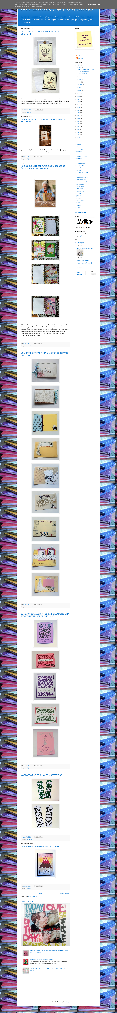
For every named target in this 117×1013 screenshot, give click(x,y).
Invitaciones (79, 175)
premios (78, 193)
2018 (78, 113)
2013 (78, 126)
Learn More (92, 4)
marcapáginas (30, 839)
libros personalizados (82, 182)
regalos (78, 203)
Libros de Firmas (31, 607)
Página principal (79, 273)
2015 (78, 121)
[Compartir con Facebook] (40, 110)
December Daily (80, 163)
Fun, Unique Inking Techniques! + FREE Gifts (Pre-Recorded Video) (85, 263)
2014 (78, 124)
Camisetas (79, 151)
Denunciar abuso (80, 212)
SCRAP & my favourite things (85, 248)
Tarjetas (29, 112)
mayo (80, 79)
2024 (78, 96)
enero (80, 90)
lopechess (80, 58)
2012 (78, 129)
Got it (100, 4)
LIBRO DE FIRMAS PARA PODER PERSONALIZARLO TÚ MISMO (47, 969)
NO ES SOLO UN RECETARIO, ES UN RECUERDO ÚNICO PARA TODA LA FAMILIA (43, 167)
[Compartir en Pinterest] (42, 110)
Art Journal (79, 149)
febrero (80, 87)
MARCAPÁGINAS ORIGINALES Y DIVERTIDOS (41, 775)
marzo (80, 84)
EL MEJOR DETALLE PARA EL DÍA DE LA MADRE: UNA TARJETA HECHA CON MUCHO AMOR (45, 615)
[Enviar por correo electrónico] (35, 110)
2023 (78, 99)
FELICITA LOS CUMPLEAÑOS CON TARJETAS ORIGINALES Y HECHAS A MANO (49, 951)
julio (79, 76)
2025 (78, 93)
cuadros (78, 161)
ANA (79, 56)
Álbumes (78, 147)
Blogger (68, 1002)
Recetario (29, 346)
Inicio (40, 893)
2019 (78, 110)
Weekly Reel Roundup (83, 244)
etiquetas (78, 170)
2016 (78, 118)
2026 (78, 65)
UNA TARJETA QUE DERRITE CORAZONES (40, 846)
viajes (78, 207)
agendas (78, 144)
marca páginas (80, 184)
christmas (79, 154)
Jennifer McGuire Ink (83, 260)
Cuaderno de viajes (81, 156)
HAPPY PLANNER (82, 172)
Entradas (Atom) (32, 896)
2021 (78, 104)
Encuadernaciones (81, 168)
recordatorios (80, 200)
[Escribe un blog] (37, 110)
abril (79, 82)
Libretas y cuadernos (82, 177)
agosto (80, 67)
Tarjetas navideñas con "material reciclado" (41, 959)
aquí (80, 236)
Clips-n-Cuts (80, 242)
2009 (78, 137)
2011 (78, 132)
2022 (78, 102)
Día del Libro (80, 165)
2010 (78, 135)
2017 (78, 115)
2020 (78, 107)
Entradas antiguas (64, 893)
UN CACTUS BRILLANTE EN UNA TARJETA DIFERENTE (86, 71)
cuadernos (79, 158)
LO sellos (86, 250)
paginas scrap (80, 191)
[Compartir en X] (39, 110)
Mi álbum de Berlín (27, 902)
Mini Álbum (79, 189)
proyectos (79, 196)
